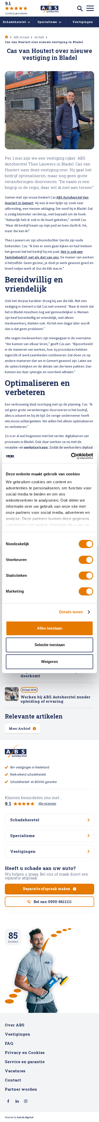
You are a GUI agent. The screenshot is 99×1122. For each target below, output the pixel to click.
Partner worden (21, 1089)
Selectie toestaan (50, 645)
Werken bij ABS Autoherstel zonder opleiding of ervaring (55, 699)
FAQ (9, 1043)
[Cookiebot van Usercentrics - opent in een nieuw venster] (71, 456)
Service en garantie (25, 1061)
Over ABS (14, 1024)
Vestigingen (17, 1034)
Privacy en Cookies (25, 1052)
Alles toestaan (49, 628)
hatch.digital (25, 1117)
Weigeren (49, 661)
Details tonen (71, 612)
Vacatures (15, 1070)
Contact (13, 1079)
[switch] (86, 560)
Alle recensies (47, 803)
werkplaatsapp (36, 447)
